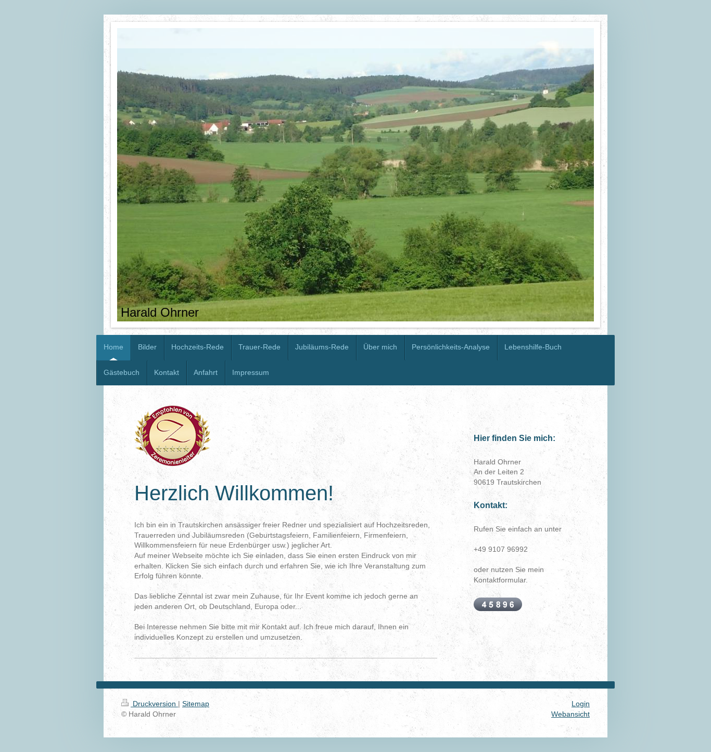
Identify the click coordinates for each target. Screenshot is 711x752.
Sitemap (195, 703)
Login (581, 703)
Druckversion (154, 703)
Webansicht (570, 714)
